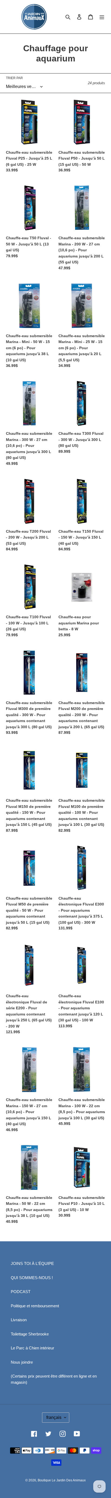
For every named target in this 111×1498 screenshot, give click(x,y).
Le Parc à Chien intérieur (32, 1348)
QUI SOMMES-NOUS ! (32, 1277)
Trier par (14, 78)
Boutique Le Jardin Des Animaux (62, 1480)
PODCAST (20, 1291)
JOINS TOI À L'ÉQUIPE (32, 1263)
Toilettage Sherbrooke (30, 1334)
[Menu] (101, 17)
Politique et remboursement (35, 1306)
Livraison (19, 1319)
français (53, 1417)
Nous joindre (22, 1362)
